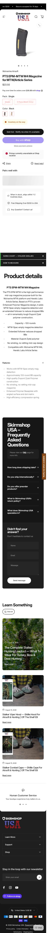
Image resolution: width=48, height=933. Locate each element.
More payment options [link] (23, 146)
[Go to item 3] (24, 65)
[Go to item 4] (27, 65)
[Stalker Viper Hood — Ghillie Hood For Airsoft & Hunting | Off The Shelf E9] (23, 690)
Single (7, 102)
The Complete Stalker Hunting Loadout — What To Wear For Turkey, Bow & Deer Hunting (22, 653)
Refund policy (18, 932)
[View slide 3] (26, 804)
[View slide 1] (20, 804)
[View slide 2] (23, 804)
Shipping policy (28, 932)
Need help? (39, 163)
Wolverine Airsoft (10, 71)
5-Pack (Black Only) (25, 102)
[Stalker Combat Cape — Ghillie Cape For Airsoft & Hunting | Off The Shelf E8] (23, 743)
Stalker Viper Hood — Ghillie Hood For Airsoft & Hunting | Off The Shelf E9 (21, 716)
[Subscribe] (39, 877)
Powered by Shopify (32, 925)
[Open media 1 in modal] (39, 25)
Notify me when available (44, 466)
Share (8, 163)
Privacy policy (10, 929)
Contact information (22, 929)
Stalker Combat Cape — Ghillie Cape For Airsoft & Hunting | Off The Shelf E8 (22, 769)
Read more (8, 664)
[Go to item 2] (21, 65)
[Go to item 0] (18, 65)
